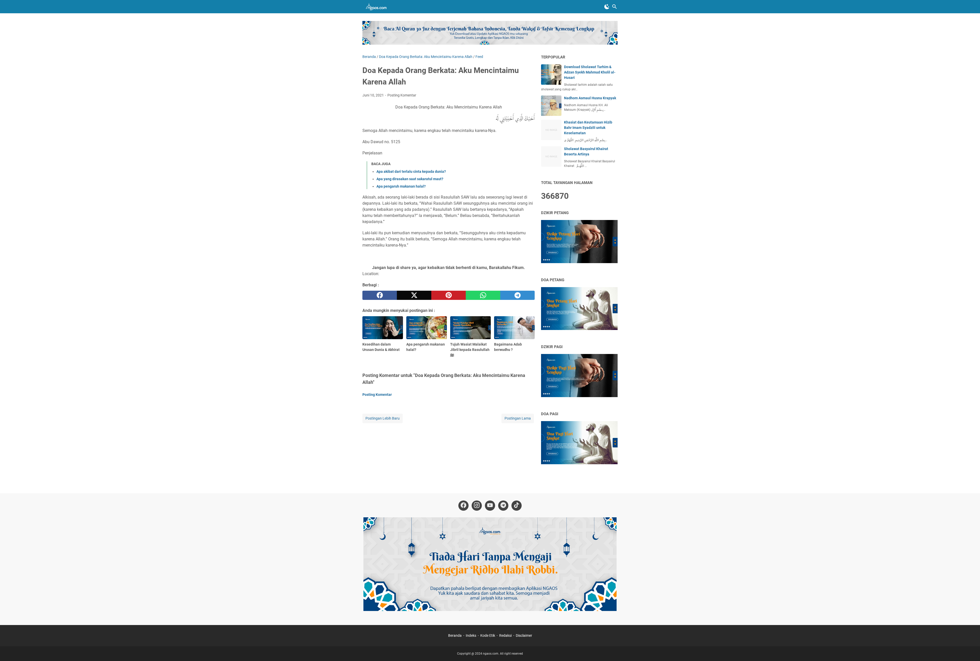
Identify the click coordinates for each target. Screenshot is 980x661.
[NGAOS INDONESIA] (377, 6)
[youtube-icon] (490, 505)
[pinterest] (448, 295)
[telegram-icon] (503, 505)
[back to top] (970, 649)
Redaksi (505, 635)
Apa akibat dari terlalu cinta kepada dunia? (411, 171)
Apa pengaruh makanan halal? (401, 186)
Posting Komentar (401, 95)
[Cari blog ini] (614, 7)
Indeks (471, 635)
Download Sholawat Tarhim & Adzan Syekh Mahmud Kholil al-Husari (589, 72)
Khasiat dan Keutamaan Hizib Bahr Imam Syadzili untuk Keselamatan (588, 127)
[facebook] (379, 295)
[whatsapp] (483, 295)
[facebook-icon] (463, 505)
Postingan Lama (518, 418)
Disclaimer (524, 635)
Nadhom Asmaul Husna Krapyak (590, 98)
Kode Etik (487, 635)
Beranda (455, 635)
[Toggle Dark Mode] (607, 7)
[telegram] (517, 295)
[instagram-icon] (477, 505)
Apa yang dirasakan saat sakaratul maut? (409, 179)
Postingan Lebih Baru (382, 418)
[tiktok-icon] (516, 505)
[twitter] (414, 295)
